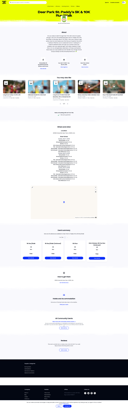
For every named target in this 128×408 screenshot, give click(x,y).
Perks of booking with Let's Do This (64, 112)
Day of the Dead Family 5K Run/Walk (113, 95)
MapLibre (77, 217)
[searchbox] (28, 2)
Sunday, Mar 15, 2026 (64, 167)
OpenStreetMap (87, 217)
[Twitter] (89, 394)
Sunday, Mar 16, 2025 (64, 153)
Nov (6, 82)
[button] (64, 202)
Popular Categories (30, 363)
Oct (31, 82)
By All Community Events (64, 23)
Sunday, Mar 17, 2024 (64, 139)
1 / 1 (64, 104)
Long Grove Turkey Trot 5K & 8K (11, 95)
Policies (46, 389)
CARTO (81, 217)
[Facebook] (85, 394)
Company (27, 389)
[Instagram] (92, 394)
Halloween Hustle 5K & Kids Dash (37, 95)
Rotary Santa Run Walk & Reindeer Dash (89, 95)
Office (66, 389)
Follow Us (86, 389)
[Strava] (95, 394)
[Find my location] (96, 192)
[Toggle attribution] (96, 217)
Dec (81, 82)
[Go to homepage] (4, 2)
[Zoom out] (96, 189)
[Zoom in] (96, 187)
